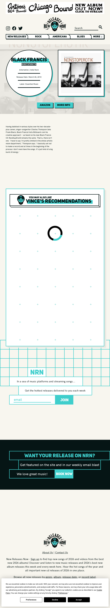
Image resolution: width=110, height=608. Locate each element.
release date (69, 577)
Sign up (35, 559)
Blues (81, 36)
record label (89, 577)
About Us (47, 552)
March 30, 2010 (35, 77)
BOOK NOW (64, 474)
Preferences (31, 600)
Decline (55, 600)
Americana (60, 36)
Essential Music (31, 84)
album (57, 577)
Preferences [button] (62, 593)
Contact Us (61, 552)
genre (49, 577)
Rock (38, 36)
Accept (79, 600)
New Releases (17, 36)
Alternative (24, 69)
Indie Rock (34, 69)
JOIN (64, 399)
